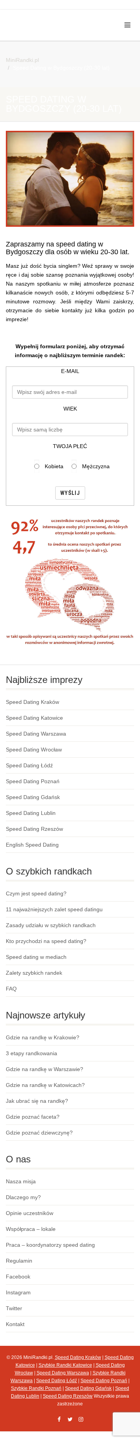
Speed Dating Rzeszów (34, 829)
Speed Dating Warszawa (36, 734)
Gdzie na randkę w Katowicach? (45, 1085)
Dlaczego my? (23, 1197)
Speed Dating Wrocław (34, 749)
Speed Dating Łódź (29, 765)
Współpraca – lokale (31, 1229)
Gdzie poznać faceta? (33, 1117)
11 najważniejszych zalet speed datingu (54, 909)
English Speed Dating (32, 845)
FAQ (11, 989)
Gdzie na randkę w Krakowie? (42, 1037)
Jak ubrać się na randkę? (37, 1101)
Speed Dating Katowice (34, 718)
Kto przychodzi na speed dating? (46, 941)
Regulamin (19, 1261)
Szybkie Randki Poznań (36, 1388)
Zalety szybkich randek (34, 973)
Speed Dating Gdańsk (33, 797)
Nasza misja (21, 1181)
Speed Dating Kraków (32, 702)
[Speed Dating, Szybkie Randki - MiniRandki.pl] (47, 16)
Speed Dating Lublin (31, 813)
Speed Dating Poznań (33, 781)
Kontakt (15, 1324)
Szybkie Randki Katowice (65, 1365)
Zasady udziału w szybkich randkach (51, 925)
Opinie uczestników (29, 1213)
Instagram (18, 1292)
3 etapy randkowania (31, 1053)
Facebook (18, 1276)
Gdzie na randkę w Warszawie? (44, 1069)
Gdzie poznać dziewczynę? (39, 1133)
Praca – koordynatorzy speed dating (50, 1245)
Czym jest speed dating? (36, 893)
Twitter (14, 1308)
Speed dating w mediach (36, 957)
